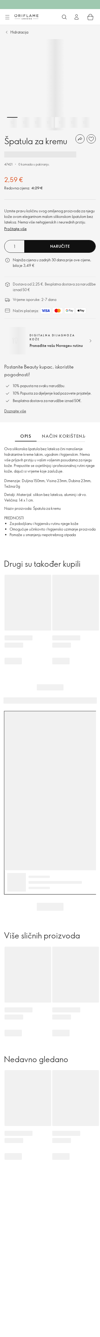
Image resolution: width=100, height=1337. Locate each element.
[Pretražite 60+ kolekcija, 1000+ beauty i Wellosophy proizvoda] (64, 17)
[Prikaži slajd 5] (60, 122)
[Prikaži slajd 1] (12, 122)
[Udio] (80, 138)
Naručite (60, 246)
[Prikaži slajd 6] (72, 122)
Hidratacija (19, 32)
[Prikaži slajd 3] (36, 122)
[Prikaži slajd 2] (24, 122)
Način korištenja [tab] (65, 436)
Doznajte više (15, 410)
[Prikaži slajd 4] (48, 122)
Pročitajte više (15, 228)
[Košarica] (90, 17)
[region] (50, 84)
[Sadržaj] (7, 17)
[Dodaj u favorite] (91, 138)
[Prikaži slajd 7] (84, 122)
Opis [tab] (25, 436)
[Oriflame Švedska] (26, 17)
